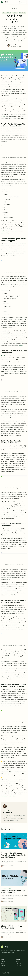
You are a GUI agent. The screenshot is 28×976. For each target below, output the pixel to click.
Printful (21, 345)
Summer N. (13, 44)
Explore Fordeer (23, 2)
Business (15, 12)
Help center (18, 963)
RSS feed (3, 965)
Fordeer (3, 116)
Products (18, 961)
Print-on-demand (7, 12)
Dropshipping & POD (6, 851)
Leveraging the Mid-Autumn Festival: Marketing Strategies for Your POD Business (13, 855)
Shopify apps (18, 965)
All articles (3, 961)
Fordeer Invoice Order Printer (8, 796)
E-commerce (22, 12)
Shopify (2, 963)
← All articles (14, 8)
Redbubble (4, 355)
